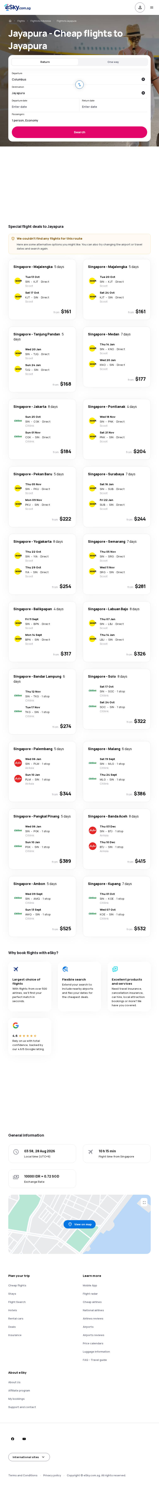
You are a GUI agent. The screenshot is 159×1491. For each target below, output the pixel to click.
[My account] (140, 7)
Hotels (12, 1310)
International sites (26, 1457)
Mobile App (90, 1285)
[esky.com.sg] (10, 21)
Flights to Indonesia (40, 20)
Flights (21, 20)
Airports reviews (93, 1335)
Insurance (15, 1335)
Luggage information (96, 1351)
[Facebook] (12, 1439)
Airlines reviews (93, 1318)
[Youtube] (24, 1439)
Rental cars (15, 1318)
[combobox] (75, 79)
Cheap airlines (92, 1302)
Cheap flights (17, 1285)
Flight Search (17, 1302)
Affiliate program (19, 1390)
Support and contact (22, 1407)
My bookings (16, 1399)
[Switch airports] (79, 84)
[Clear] (143, 79)
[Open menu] (152, 7)
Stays (12, 1293)
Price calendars (93, 1343)
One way (113, 62)
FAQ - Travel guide (95, 1360)
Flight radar (90, 1293)
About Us (14, 1382)
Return (45, 62)
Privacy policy (52, 1475)
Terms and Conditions (22, 1475)
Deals (12, 1327)
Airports (88, 1327)
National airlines (93, 1310)
